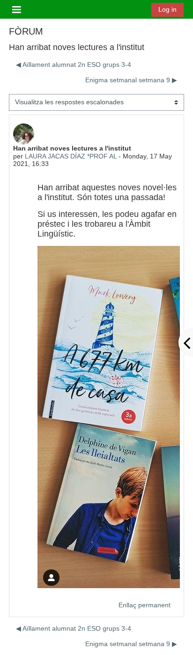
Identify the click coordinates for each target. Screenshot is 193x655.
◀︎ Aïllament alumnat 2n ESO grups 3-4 (73, 64)
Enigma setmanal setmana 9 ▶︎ (131, 80)
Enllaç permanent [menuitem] (145, 605)
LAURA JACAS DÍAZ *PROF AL (71, 156)
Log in (167, 9)
